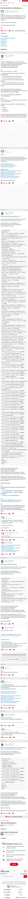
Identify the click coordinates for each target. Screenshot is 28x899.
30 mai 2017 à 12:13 (8, 682)
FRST (7, 169)
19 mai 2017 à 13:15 (8, 214)
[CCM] (5, 1)
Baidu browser (4, 42)
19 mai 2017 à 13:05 (8, 152)
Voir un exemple (24, 873)
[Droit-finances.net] (20, 892)
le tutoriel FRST (6, 100)
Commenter (5, 121)
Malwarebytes (15, 500)
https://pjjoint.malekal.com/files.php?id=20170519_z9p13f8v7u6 (12, 522)
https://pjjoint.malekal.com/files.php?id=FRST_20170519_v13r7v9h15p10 (10, 551)
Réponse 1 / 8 (3, 52)
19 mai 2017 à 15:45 (8, 543)
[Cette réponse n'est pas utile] (13, 121)
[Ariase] (7, 897)
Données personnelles (10, 882)
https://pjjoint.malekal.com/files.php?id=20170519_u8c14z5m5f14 (10, 548)
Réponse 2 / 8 (3, 147)
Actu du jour (4, 873)
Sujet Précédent (5, 5)
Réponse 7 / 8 (3, 711)
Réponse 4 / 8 (3, 557)
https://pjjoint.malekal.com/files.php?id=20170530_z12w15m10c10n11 (9, 692)
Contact (23, 881)
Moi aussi (12, 30)
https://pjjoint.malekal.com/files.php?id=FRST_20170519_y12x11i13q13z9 (10, 177)
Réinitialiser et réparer (10, 495)
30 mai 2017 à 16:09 (15, 12)
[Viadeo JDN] (20, 895)
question (25, 0)
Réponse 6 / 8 (3, 678)
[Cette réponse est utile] (9, 121)
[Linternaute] (7, 892)
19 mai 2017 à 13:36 (8, 534)
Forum (4, 2)
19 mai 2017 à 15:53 (8, 562)
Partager (4, 33)
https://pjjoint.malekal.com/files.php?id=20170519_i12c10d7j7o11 (11, 546)
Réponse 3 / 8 (3, 209)
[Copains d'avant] (7, 895)
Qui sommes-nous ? (6, 881)
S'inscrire (14, 864)
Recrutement (4, 882)
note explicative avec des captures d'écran (12, 220)
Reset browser (4, 41)
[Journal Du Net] (20, 890)
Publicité (20, 881)
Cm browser (3, 44)
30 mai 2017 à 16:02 (8, 730)
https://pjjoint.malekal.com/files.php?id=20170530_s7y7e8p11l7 (11, 699)
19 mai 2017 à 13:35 (8, 518)
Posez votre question (21, 30)
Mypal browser (4, 39)
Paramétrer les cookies (18, 882)
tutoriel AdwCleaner (8, 71)
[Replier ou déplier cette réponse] (27, 53)
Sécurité (8, 2)
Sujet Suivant (23, 5)
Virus (13, 2)
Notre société (16, 881)
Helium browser (4, 46)
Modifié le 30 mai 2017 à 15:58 (10, 715)
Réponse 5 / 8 (3, 664)
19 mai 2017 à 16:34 (8, 668)
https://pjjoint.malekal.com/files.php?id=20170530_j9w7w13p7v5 (11, 696)
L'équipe (11, 881)
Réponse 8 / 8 (3, 741)
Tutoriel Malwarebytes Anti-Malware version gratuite (11, 500)
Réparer (7, 490)
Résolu (22, 8)
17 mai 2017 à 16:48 (8, 56)
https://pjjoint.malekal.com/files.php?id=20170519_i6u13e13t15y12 (11, 174)
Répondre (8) (5, 30)
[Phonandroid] (20, 897)
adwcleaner (11, 164)
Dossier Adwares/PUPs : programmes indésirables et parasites (14, 644)
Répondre (9, 816)
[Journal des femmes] (7, 890)
